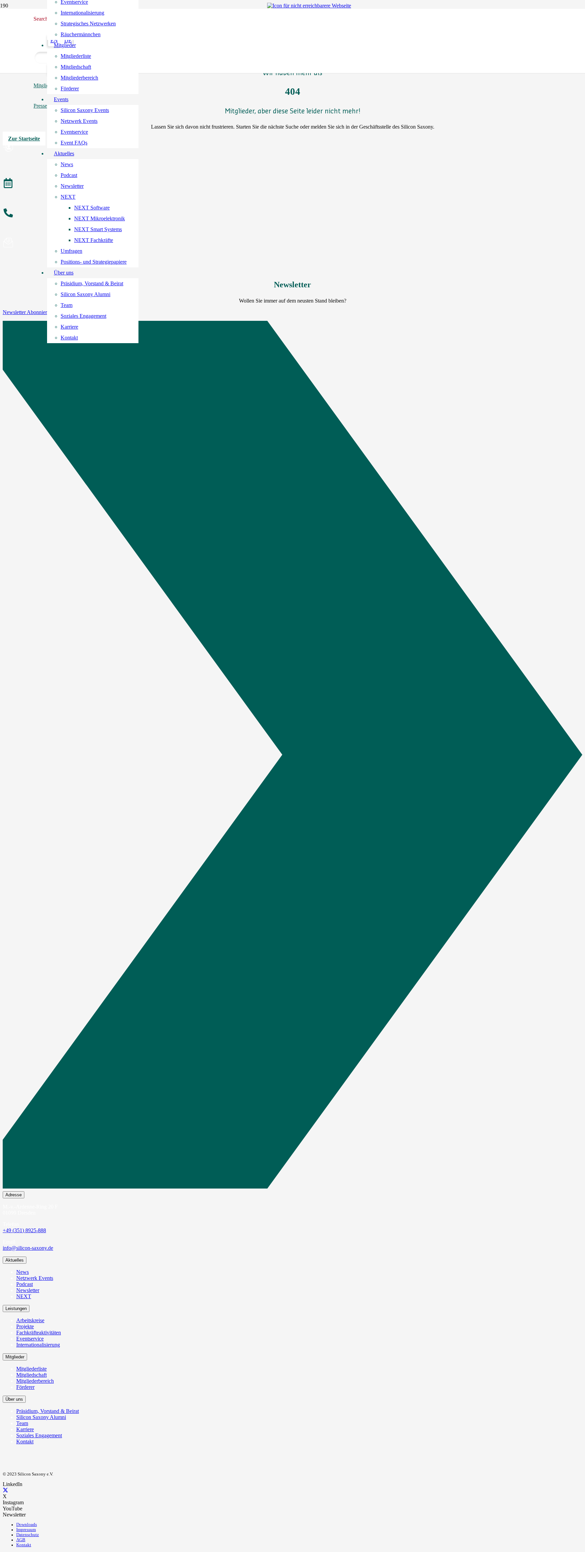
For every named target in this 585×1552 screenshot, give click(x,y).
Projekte (25, 1326)
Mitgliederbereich (35, 1381)
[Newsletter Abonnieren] (292, 756)
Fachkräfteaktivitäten (38, 1332)
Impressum (26, 1529)
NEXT (23, 1296)
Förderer (25, 1387)
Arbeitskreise (30, 1320)
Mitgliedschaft (31, 1375)
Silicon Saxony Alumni (41, 1417)
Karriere (25, 1429)
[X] (5, 1490)
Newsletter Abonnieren (27, 312)
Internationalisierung (38, 1345)
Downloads (26, 1524)
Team (22, 1423)
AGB (20, 1539)
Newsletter (27, 1290)
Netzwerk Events (34, 1278)
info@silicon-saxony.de (28, 1248)
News (22, 1272)
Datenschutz (27, 1534)
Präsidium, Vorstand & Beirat (47, 1411)
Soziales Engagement (39, 1435)
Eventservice (30, 1339)
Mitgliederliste (31, 1369)
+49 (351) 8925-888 (24, 1230)
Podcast (24, 1284)
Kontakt (25, 1441)
